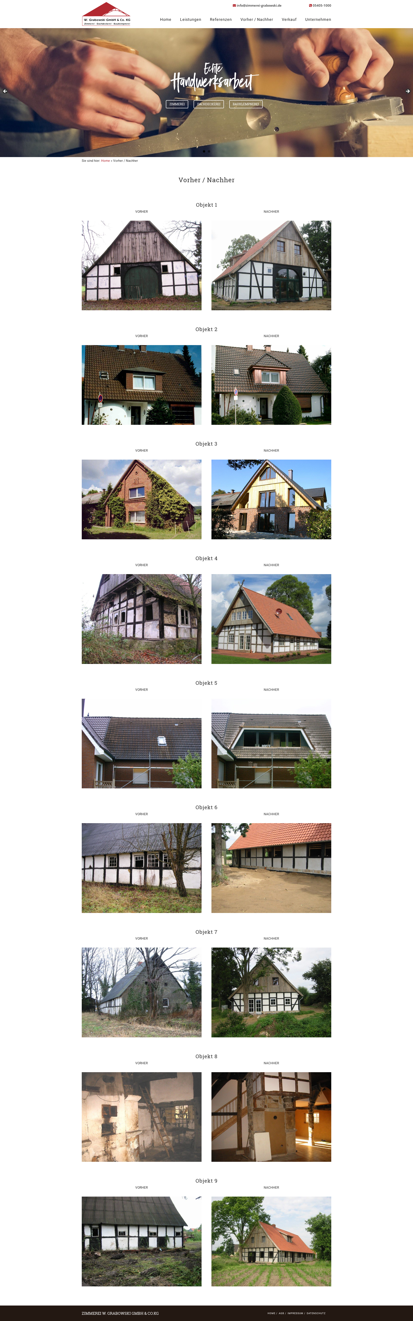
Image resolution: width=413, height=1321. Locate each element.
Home (165, 19)
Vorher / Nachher (256, 19)
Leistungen (190, 19)
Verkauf (289, 19)
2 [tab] (209, 151)
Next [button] (407, 91)
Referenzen (221, 19)
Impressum (295, 1313)
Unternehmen (318, 19)
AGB (281, 1313)
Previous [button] (5, 91)
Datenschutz (316, 1313)
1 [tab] (204, 151)
